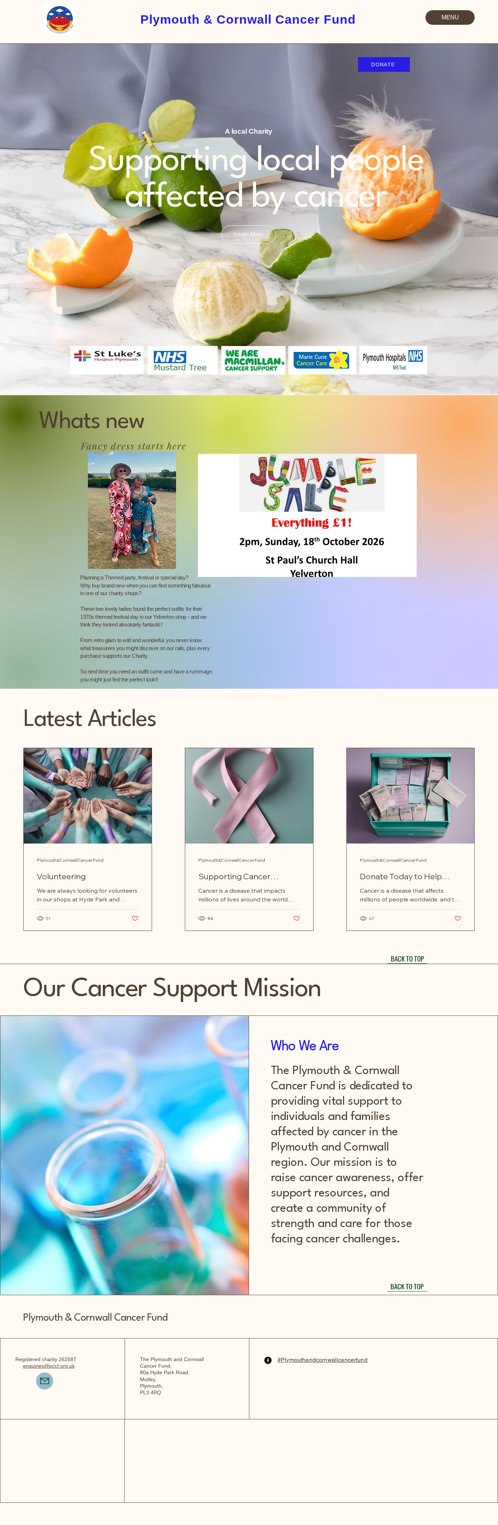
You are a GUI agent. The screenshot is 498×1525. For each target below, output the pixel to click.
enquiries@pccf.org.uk (49, 1366)
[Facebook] (268, 1360)
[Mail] (44, 1381)
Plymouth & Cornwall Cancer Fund (95, 1318)
